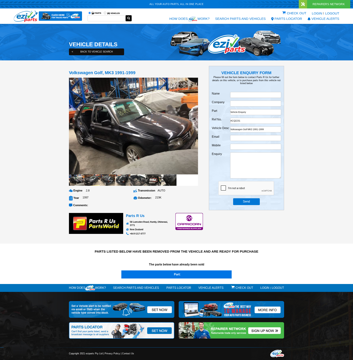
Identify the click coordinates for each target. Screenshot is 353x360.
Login (317, 13)
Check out (296, 13)
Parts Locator (288, 19)
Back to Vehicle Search (92, 51)
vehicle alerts (325, 19)
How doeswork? (87, 287)
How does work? (189, 19)
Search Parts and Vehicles (240, 19)
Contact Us (128, 353)
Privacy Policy (112, 353)
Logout (332, 13)
